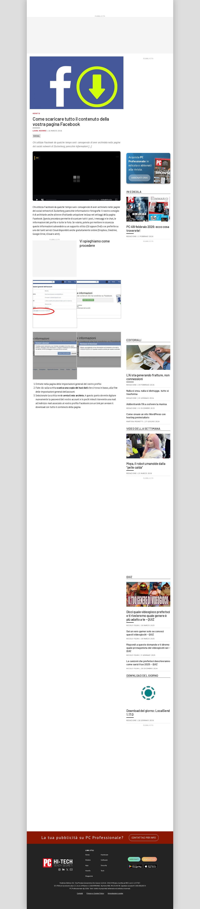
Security (104, 865)
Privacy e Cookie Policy (95, 893)
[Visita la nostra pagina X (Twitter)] (67, 869)
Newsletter (149, 859)
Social (36, 136)
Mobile (88, 860)
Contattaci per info (144, 837)
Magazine (89, 876)
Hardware (104, 855)
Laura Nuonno (39, 131)
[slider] (51, 200)
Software (104, 860)
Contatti (80, 893)
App (86, 865)
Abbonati (134, 859)
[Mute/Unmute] (42, 199)
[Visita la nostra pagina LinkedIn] (63, 869)
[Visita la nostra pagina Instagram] (59, 869)
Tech (102, 871)
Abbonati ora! (139, 177)
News (87, 855)
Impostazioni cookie (115, 893)
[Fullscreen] (116, 199)
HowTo (36, 113)
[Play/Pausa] (36, 199)
